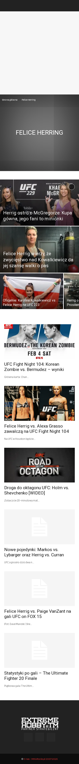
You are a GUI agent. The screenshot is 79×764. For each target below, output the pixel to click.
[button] (7, 5)
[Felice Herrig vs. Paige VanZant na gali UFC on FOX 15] (39, 588)
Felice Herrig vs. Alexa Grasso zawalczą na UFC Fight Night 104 (36, 429)
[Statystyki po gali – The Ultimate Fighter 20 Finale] (39, 650)
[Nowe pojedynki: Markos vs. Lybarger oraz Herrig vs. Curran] (39, 526)
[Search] (73, 5)
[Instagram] (39, 737)
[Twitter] (51, 737)
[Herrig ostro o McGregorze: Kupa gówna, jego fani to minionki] (39, 213)
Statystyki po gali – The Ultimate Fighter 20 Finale (36, 676)
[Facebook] (28, 737)
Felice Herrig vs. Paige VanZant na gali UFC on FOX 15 (37, 614)
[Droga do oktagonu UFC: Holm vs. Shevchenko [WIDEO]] (39, 465)
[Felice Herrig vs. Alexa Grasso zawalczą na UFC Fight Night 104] (39, 403)
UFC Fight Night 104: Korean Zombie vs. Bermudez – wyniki (34, 367)
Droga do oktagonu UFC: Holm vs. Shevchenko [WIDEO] (36, 490)
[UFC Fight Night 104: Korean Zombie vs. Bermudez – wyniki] (39, 341)
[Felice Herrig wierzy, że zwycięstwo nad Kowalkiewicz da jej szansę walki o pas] (39, 265)
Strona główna (9, 99)
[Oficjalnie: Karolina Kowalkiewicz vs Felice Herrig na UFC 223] (31, 295)
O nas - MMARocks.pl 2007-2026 (41, 758)
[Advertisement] (39, 52)
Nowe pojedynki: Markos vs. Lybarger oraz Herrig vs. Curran (34, 552)
